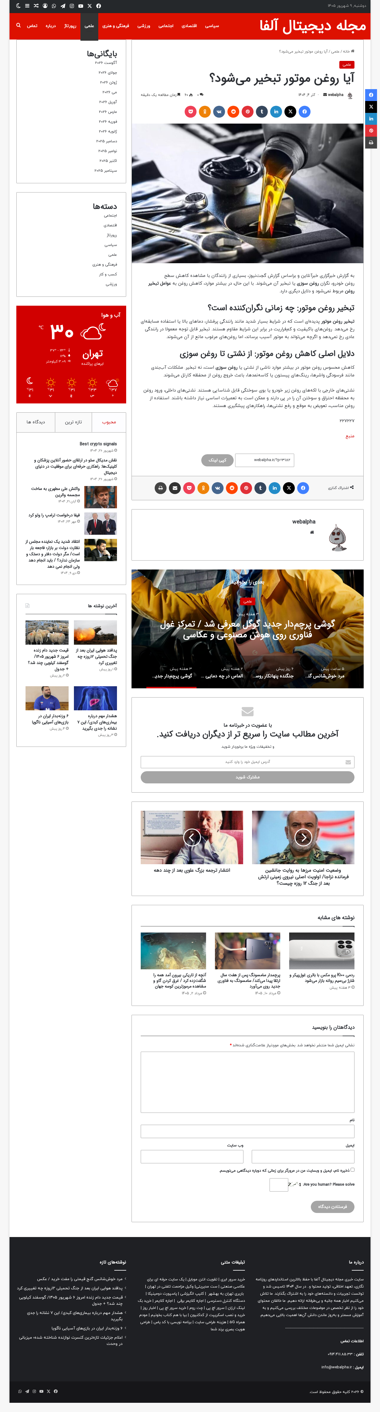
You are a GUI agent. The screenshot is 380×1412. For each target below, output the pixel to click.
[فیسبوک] (305, 112)
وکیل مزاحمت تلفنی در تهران (170, 1286)
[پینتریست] (248, 112)
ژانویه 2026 (108, 131)
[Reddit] (233, 112)
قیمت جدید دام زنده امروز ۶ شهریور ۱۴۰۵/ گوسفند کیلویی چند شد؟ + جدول (48, 659)
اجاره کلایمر (164, 1301)
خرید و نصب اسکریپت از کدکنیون (217, 1315)
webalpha (335, 95)
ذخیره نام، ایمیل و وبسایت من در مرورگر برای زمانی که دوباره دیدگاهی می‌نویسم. (284, 1170)
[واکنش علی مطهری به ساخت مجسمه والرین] (100, 497)
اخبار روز (149, 1308)
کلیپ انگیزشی (192, 1293)
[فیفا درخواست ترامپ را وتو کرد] (100, 523)
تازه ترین (73, 422)
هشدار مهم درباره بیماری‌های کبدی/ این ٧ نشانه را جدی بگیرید (97, 722)
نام (352, 1120)
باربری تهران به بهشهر (226, 1293)
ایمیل (350, 1145)
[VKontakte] (219, 112)
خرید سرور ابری (233, 1279)
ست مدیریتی (206, 1286)
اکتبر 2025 (108, 161)
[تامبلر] (262, 112)
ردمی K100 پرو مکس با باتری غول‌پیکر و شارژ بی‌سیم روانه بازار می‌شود (321, 978)
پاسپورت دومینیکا (162, 1293)
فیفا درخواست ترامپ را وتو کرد (54, 515)
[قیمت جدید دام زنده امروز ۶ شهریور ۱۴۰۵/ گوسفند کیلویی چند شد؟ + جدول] (47, 632)
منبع (350, 436)
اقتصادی (189, 26)
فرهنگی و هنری (115, 26)
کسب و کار (108, 274)
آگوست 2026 (106, 63)
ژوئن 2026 (108, 82)
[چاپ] (161, 488)
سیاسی (212, 26)
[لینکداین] (276, 112)
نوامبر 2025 (107, 151)
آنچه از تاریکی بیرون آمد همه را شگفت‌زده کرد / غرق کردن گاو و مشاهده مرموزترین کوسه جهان (179, 981)
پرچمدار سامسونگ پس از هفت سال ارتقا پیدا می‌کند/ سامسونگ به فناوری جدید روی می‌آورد (249, 981)
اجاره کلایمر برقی (190, 1301)
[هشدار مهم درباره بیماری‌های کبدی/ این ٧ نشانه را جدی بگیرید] (95, 698)
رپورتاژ (70, 26)
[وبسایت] (312, 532)
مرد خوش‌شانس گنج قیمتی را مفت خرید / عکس (247, 629)
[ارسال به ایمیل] (325, 95)
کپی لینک (217, 460)
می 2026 (109, 92)
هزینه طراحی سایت (210, 1322)
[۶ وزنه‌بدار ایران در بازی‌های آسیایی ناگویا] (47, 698)
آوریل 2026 (108, 102)
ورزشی (143, 26)
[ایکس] (290, 112)
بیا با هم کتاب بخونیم (169, 1315)
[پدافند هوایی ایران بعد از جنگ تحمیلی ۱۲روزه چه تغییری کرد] (95, 632)
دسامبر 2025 (106, 141)
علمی (89, 26)
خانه (347, 51)
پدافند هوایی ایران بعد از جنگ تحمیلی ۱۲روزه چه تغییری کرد (96, 656)
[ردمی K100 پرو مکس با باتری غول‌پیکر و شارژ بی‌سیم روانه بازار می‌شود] (321, 951)
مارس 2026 (108, 112)
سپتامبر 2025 (105, 170)
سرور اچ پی (215, 1308)
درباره (51, 26)
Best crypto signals (98, 444)
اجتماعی (166, 26)
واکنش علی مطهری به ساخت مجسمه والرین (55, 491)
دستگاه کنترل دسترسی (226, 1301)
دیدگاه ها (35, 422)
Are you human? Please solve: (328, 1184)
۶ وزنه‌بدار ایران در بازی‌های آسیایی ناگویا (50, 719)
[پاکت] (191, 112)
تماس (32, 26)
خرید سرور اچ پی (172, 1308)
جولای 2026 (108, 72)
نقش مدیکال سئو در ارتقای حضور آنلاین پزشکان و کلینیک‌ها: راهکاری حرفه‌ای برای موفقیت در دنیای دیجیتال (75, 466)
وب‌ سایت (235, 1145)
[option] (248, 628)
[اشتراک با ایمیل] (175, 488)
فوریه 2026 (108, 121)
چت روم (196, 1308)
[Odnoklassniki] (205, 112)
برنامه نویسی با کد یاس (172, 1322)
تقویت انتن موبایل (202, 1279)
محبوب (109, 422)
